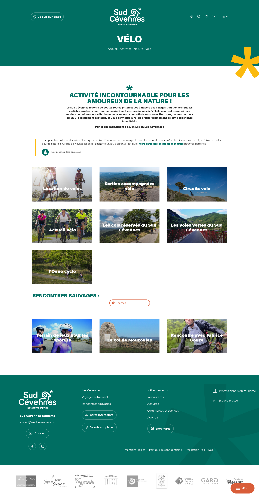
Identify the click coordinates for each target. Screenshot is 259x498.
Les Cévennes (91, 390)
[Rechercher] (198, 17)
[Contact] (214, 17)
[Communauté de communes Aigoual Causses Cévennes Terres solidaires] (55, 481)
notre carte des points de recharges (161, 143)
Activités (153, 404)
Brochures (163, 428)
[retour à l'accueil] (127, 17)
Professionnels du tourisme (237, 391)
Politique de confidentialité (165, 449)
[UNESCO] (111, 481)
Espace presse (228, 400)
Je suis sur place (49, 16)
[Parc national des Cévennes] (137, 481)
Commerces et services (163, 410)
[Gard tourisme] (209, 481)
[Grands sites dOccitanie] (162, 481)
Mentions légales (135, 449)
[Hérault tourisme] (234, 481)
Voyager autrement (95, 397)
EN (223, 20)
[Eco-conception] (192, 16)
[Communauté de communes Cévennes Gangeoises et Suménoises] (26, 481)
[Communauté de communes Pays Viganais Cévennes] (84, 481)
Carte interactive (101, 415)
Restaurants (155, 397)
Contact (40, 433)
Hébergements (157, 390)
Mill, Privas (207, 449)
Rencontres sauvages (96, 404)
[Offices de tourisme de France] (184, 481)
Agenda (152, 417)
